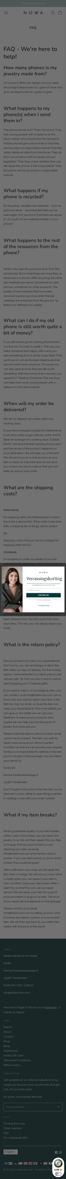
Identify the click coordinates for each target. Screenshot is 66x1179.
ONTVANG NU (43, 595)
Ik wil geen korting (43, 605)
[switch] (58, 1174)
